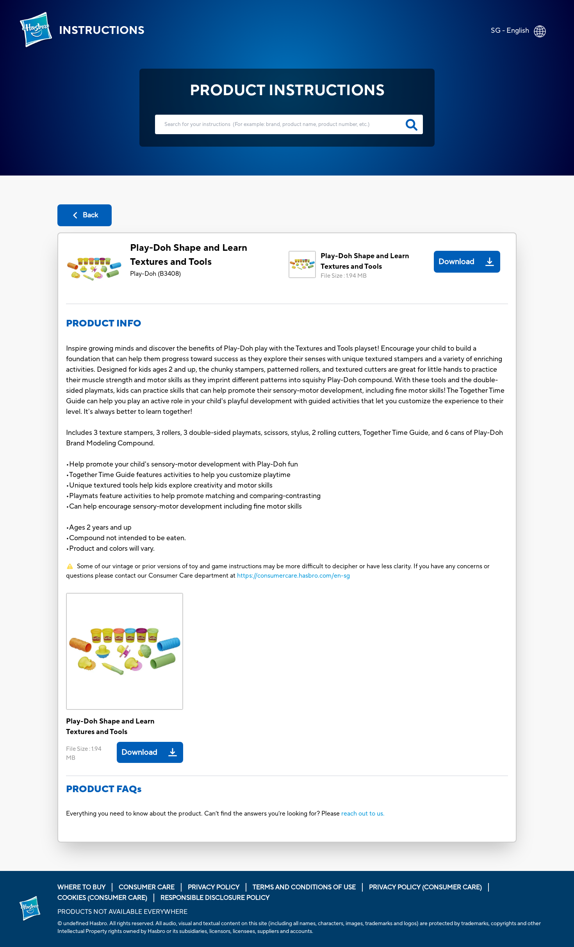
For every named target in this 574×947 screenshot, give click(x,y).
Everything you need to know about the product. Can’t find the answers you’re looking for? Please (203, 814)
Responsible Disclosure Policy (214, 898)
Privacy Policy (213, 887)
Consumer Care (147, 887)
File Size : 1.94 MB (344, 276)
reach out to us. (363, 814)
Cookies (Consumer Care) (102, 898)
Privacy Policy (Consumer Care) (425, 887)
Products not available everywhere (122, 912)
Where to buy (81, 887)
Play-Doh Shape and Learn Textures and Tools (188, 255)
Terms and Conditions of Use (304, 887)
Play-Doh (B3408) (155, 274)
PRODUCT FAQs (104, 789)
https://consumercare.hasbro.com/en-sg (293, 576)
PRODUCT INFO (103, 323)
